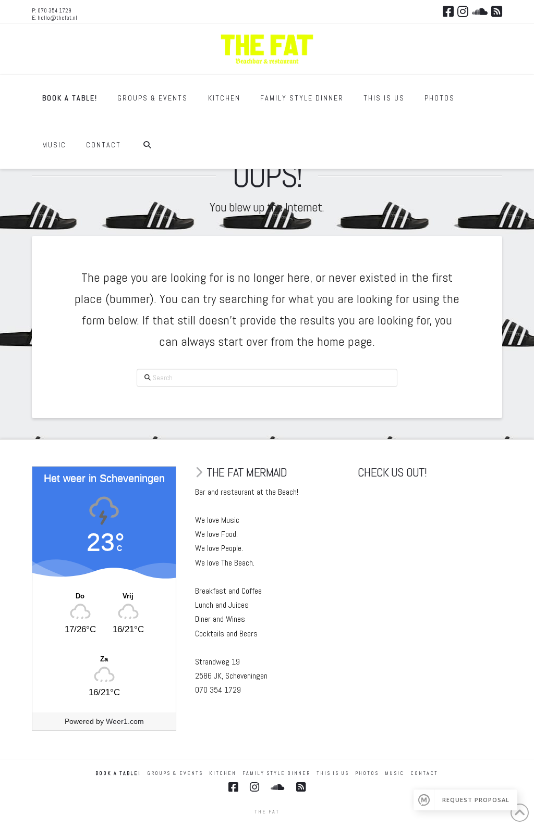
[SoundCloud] (480, 11)
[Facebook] (448, 11)
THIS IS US (333, 773)
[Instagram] (462, 11)
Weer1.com (125, 721)
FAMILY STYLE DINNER (276, 773)
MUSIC (394, 773)
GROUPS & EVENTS (175, 773)
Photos (367, 773)
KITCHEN (222, 773)
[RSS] (496, 11)
